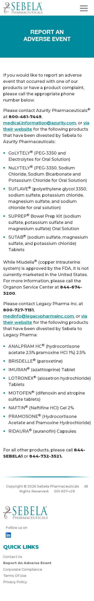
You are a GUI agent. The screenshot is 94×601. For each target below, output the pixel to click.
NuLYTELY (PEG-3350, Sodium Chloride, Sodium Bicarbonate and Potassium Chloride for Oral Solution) (47, 174)
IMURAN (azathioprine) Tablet (41, 369)
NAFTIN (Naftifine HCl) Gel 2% (41, 407)
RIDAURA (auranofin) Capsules (42, 431)
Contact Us (12, 557)
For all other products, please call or (44, 453)
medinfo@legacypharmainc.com (38, 316)
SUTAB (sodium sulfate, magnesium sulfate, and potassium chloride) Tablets (48, 243)
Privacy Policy (15, 582)
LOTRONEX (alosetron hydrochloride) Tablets (49, 381)
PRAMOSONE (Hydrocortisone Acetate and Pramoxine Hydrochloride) (49, 419)
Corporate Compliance (22, 569)
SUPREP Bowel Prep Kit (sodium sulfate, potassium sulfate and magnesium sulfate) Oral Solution (44, 222)
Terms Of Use (14, 576)
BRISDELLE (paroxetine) (35, 361)
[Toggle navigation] (84, 8)
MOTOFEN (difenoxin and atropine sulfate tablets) (46, 396)
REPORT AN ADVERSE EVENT (47, 35)
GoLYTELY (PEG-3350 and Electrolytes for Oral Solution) (39, 156)
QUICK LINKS (21, 547)
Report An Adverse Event (27, 563)
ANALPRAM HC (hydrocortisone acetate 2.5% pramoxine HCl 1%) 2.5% (47, 349)
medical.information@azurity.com (39, 123)
